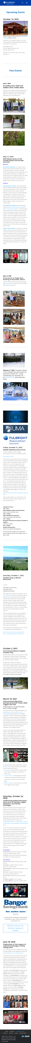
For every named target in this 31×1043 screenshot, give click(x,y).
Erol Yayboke (7, 770)
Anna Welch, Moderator (9, 167)
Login (16, 1033)
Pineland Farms (9, 377)
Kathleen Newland (8, 783)
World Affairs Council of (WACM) (14, 953)
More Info (27, 1036)
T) (22, 821)
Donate (11, 1033)
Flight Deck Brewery (7, 283)
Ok (22, 1036)
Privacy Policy (22, 1033)
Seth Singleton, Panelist (9, 205)
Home (6, 1031)
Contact (5, 1033)
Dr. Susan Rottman (8, 775)
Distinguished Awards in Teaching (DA (13, 821)
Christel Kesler (6, 766)
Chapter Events (20, 1031)
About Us (12, 1031)
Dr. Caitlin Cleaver (7, 595)
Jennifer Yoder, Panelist (9, 228)
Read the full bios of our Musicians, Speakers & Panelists (15, 928)
